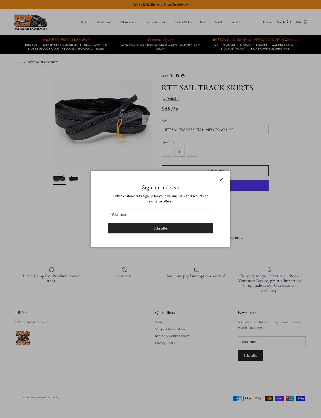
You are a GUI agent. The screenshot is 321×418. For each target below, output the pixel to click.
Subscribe (160, 228)
